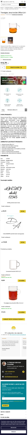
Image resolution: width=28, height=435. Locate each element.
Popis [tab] (3, 109)
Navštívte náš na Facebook (23, 372)
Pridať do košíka (15, 67)
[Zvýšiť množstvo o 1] (4, 67)
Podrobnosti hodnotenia (17, 14)
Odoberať (5, 405)
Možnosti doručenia (7, 59)
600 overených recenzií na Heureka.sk (18, 334)
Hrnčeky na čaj (9, 160)
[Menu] (1, 1)
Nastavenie (13, 427)
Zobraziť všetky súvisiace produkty (13, 319)
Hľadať (22, 4)
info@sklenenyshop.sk (11, 376)
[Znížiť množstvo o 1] (4, 68)
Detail (22, 211)
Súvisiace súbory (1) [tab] (12, 109)
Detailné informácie (5, 53)
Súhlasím (13, 431)
